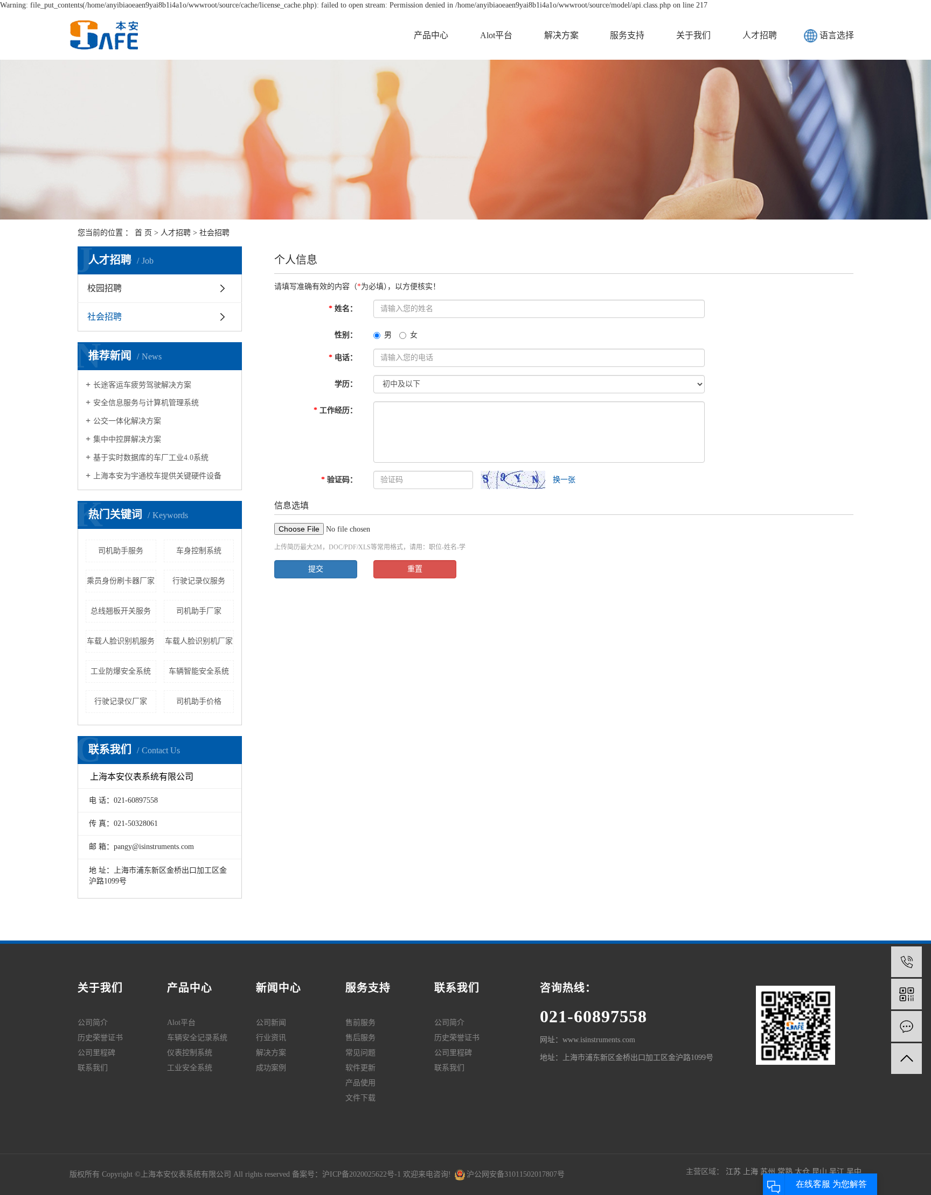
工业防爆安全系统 (121, 671)
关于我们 (693, 35)
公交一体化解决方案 (127, 421)
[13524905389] (906, 961)
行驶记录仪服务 (198, 581)
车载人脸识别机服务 (121, 641)
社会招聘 (214, 233)
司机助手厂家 (198, 611)
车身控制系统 (198, 551)
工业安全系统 (189, 1068)
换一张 (564, 480)
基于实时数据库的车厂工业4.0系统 (151, 458)
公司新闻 (271, 1023)
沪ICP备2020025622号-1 (361, 1174)
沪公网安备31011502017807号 (516, 1174)
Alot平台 (496, 35)
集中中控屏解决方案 (127, 439)
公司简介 (93, 1023)
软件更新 (360, 1068)
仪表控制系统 (189, 1053)
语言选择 (836, 35)
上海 (751, 1172)
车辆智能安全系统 (199, 671)
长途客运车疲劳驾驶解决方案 (142, 385)
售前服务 (360, 1023)
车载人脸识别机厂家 (199, 641)
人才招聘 (759, 35)
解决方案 (561, 35)
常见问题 (360, 1053)
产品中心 (431, 35)
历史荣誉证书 (100, 1038)
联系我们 (93, 1068)
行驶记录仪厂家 (120, 701)
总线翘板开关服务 (121, 611)
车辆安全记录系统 (197, 1038)
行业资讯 (271, 1038)
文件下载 (360, 1098)
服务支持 (627, 35)
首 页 (143, 233)
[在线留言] (906, 1026)
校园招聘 (104, 288)
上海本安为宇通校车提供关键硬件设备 (157, 476)
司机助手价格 (198, 701)
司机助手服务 (120, 551)
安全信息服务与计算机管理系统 (146, 403)
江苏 (734, 1172)
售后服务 (360, 1038)
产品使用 (360, 1083)
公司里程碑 (96, 1053)
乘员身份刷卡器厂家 (121, 581)
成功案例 (271, 1068)
